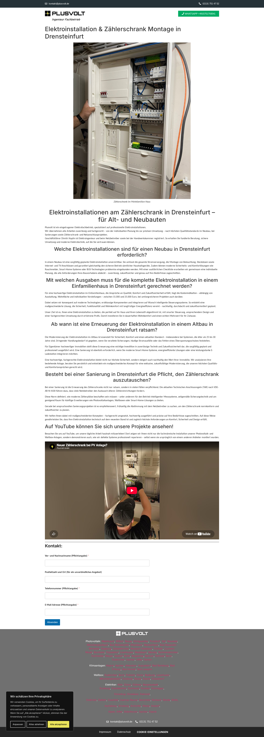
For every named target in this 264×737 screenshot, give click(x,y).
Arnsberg (123, 705)
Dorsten (145, 688)
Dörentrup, (120, 694)
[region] (39, 711)
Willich (119, 641)
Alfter (139, 659)
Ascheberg (111, 705)
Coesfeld (113, 699)
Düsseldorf (112, 652)
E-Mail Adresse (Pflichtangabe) (62, 605)
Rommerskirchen (168, 652)
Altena (146, 705)
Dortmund (133, 688)
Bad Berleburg (160, 665)
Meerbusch (108, 641)
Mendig (152, 652)
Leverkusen (126, 652)
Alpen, (112, 711)
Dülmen (137, 684)
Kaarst (110, 665)
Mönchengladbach (97, 644)
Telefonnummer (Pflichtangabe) (62, 588)
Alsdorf (118, 655)
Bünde (166, 699)
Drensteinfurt (119, 688)
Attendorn (131, 665)
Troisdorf (155, 641)
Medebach (141, 652)
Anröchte (135, 705)
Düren (140, 674)
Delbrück (91, 699)
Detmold (145, 694)
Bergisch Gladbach (141, 648)
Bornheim (99, 652)
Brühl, (175, 699)
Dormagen (157, 688)
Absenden (52, 622)
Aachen (130, 659)
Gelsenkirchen (121, 648)
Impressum (105, 732)
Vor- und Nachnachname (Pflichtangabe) (67, 556)
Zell (164, 641)
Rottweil (159, 655)
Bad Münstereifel (119, 644)
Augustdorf (144, 665)
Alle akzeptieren (58, 724)
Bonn (169, 655)
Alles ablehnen (36, 724)
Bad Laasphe (144, 669)
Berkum (149, 655)
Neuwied (172, 641)
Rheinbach (136, 644)
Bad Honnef (129, 669)
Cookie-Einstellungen (152, 731)
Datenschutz (124, 732)
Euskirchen (118, 659)
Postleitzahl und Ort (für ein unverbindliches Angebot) (73, 572)
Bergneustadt (150, 684)
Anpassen (18, 724)
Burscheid (144, 699)
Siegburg (106, 648)
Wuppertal (137, 655)
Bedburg (150, 674)
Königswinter (141, 641)
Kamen (148, 659)
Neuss (128, 641)
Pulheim (158, 648)
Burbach (156, 699)
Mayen (109, 655)
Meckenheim (151, 644)
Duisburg (127, 678)
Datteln (102, 699)
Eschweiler (98, 655)
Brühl (127, 655)
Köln (120, 684)
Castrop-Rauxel (129, 699)
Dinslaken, (133, 694)
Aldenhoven (131, 711)
